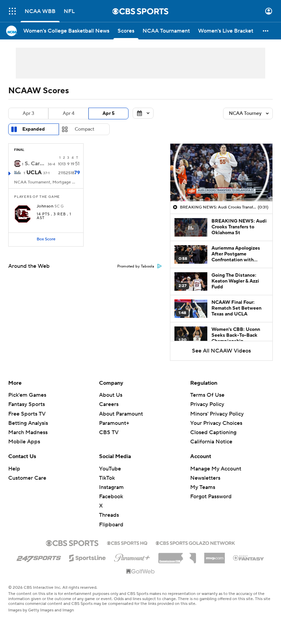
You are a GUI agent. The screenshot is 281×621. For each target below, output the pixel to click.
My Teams (202, 487)
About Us (110, 395)
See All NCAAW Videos (221, 350)
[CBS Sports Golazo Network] (195, 542)
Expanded (33, 129)
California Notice (211, 441)
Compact (84, 129)
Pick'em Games (27, 395)
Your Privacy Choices (216, 423)
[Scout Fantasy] (249, 557)
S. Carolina (35, 163)
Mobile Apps (24, 441)
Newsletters (205, 478)
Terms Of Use (207, 395)
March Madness (28, 432)
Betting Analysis (28, 423)
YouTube (110, 468)
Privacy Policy (207, 404)
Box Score (46, 239)
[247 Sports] (38, 556)
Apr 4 (68, 113)
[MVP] (214, 555)
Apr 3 (28, 113)
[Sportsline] (87, 556)
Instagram (111, 487)
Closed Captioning (213, 432)
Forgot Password (211, 496)
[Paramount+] (132, 556)
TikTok (107, 478)
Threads (109, 515)
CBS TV (109, 432)
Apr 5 (108, 113)
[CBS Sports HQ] (127, 542)
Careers (109, 404)
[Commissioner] (177, 555)
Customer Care (27, 478)
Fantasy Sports (26, 404)
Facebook (111, 496)
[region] (221, 172)
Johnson (45, 206)
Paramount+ (114, 423)
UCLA (34, 172)
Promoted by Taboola (135, 266)
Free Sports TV (27, 413)
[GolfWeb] (140, 571)
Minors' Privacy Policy (217, 413)
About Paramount (121, 413)
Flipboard (111, 524)
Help (14, 468)
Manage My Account (215, 468)
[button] (12, 11)
